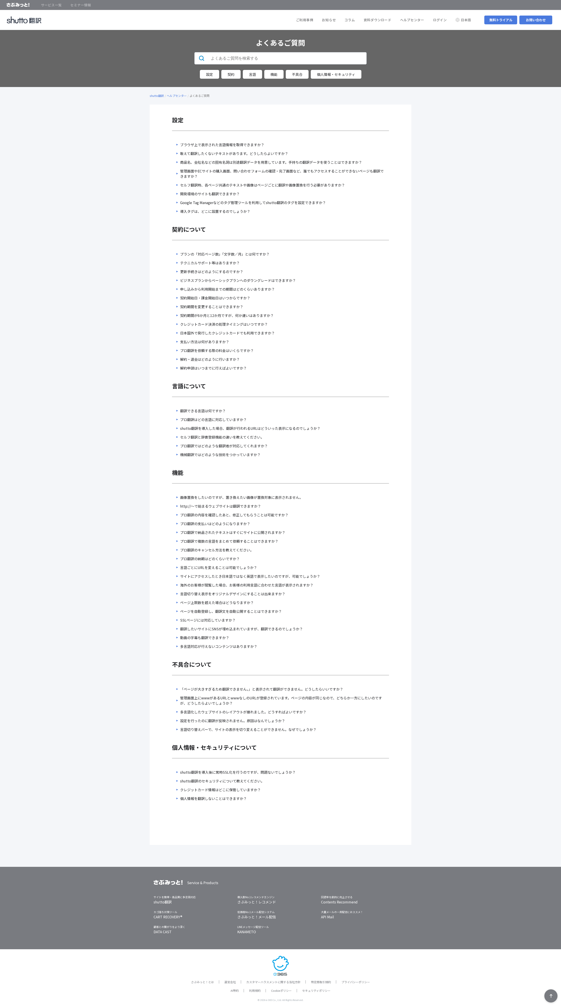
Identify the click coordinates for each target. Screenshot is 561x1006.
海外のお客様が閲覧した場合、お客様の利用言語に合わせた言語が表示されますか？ (246, 585)
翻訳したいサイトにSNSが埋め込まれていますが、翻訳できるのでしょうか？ (241, 628)
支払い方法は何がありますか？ (204, 341)
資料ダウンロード (377, 20)
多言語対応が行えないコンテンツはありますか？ (218, 646)
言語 (252, 74)
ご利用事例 (304, 20)
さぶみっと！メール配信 (256, 916)
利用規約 (255, 990)
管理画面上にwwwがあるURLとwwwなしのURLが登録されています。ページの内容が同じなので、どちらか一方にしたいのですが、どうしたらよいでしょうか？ (281, 700)
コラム (349, 20)
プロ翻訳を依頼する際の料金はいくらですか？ (217, 350)
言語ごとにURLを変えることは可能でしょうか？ (218, 567)
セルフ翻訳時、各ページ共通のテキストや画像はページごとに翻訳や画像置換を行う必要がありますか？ (262, 185)
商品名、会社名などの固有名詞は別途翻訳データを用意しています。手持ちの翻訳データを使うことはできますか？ (271, 162)
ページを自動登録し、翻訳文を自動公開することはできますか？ (231, 611)
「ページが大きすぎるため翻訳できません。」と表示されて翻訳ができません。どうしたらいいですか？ (261, 689)
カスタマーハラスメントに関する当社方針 (273, 982)
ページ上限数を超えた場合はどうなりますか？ (217, 602)
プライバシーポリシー (355, 982)
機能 (273, 74)
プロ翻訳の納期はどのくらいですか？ (210, 558)
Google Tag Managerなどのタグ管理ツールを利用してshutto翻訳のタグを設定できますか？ (253, 202)
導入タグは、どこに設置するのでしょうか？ (215, 211)
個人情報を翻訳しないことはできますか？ (213, 798)
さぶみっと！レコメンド (256, 902)
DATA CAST (163, 931)
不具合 (297, 74)
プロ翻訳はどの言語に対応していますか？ (213, 419)
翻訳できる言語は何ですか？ (203, 410)
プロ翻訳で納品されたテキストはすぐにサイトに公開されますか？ (232, 532)
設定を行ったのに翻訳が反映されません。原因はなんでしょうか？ (232, 720)
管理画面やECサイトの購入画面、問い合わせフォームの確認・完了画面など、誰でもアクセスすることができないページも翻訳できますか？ (282, 173)
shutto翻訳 (157, 96)
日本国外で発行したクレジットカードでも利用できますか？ (227, 333)
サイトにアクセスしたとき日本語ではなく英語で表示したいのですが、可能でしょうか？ (250, 576)
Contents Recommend (339, 902)
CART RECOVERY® (168, 916)
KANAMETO (246, 931)
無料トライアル (500, 20)
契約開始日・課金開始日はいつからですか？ (215, 297)
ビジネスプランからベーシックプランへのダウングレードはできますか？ (238, 280)
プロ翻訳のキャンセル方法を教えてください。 (217, 550)
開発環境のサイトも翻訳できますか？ (210, 193)
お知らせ (329, 20)
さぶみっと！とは (202, 982)
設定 (209, 74)
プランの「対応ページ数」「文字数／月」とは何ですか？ (225, 254)
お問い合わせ (536, 20)
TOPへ (550, 995)
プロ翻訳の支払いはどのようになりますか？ (215, 523)
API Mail (327, 916)
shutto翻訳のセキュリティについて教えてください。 (222, 781)
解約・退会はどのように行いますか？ (210, 359)
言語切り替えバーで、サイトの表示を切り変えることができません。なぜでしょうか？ (248, 729)
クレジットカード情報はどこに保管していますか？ (220, 789)
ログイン (440, 20)
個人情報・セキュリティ (336, 74)
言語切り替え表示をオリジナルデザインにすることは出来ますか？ (232, 593)
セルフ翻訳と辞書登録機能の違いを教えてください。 (222, 437)
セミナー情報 (80, 5)
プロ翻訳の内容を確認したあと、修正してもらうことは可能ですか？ (234, 514)
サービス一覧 (51, 5)
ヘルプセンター (412, 20)
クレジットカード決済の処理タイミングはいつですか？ (224, 324)
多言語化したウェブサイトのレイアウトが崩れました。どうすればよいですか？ (243, 712)
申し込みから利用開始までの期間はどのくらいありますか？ (227, 289)
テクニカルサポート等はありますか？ (210, 262)
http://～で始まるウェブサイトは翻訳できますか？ (220, 506)
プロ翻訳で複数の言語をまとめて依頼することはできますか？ (229, 541)
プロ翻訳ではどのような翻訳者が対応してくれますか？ (224, 445)
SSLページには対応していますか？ (208, 620)
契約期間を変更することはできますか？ (211, 306)
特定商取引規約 (321, 982)
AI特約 (235, 990)
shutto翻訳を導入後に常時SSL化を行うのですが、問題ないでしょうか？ (238, 772)
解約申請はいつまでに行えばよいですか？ (213, 368)
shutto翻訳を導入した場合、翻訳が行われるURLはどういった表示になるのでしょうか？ (250, 428)
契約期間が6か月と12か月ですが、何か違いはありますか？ (227, 315)
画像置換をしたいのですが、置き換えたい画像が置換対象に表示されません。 (241, 497)
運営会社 (230, 982)
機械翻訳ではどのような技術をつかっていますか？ (220, 454)
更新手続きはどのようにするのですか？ (211, 271)
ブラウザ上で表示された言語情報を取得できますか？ (222, 144)
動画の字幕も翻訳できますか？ (204, 637)
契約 (230, 74)
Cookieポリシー (281, 990)
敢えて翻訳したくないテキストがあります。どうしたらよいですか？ (234, 153)
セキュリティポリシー (316, 990)
